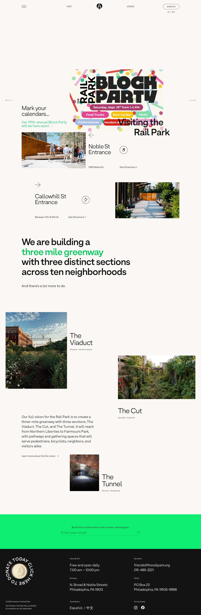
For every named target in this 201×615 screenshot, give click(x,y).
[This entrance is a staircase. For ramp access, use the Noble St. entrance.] (86, 200)
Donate (171, 6)
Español (76, 608)
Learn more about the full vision (38, 456)
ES (168, 12)
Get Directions (128, 167)
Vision (130, 6)
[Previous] (9, 100)
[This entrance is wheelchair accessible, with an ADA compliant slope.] (124, 150)
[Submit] (138, 532)
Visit (69, 6)
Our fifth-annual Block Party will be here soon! (44, 124)
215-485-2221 (144, 570)
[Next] (192, 100)
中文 (173, 12)
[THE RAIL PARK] (99, 6)
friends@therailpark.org (152, 565)
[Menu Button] (24, 6)
